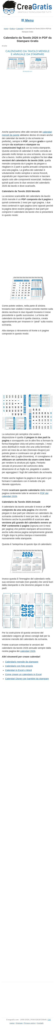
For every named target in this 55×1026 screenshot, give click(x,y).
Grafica (12, 29)
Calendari (19, 29)
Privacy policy (30, 1023)
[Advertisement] (27, 101)
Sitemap (19, 1023)
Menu (29, 20)
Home (6, 29)
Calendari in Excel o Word (18, 670)
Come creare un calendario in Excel (23, 674)
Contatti (40, 1023)
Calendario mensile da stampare (21, 662)
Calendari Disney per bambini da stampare (27, 678)
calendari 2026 (27, 651)
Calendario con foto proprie (19, 666)
